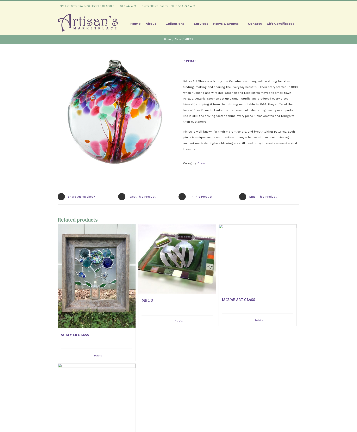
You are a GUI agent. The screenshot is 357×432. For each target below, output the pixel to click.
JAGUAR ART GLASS (238, 300)
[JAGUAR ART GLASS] (257, 258)
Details (98, 355)
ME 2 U (147, 301)
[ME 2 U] (177, 259)
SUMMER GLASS (75, 335)
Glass (202, 163)
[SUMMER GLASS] (97, 276)
